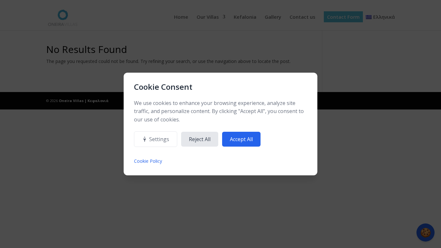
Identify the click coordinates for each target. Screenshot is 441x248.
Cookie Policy (148, 161)
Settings (159, 139)
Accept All (241, 139)
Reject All (199, 139)
